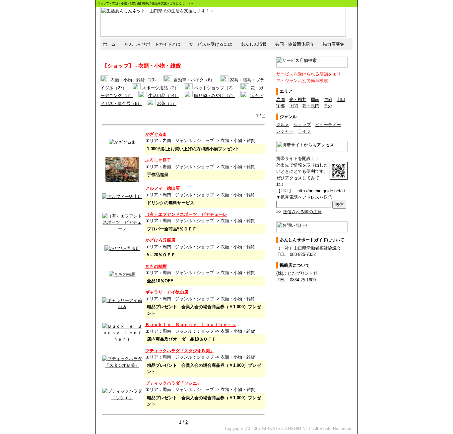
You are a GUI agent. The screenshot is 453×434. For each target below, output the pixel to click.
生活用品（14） (163, 95)
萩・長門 (310, 105)
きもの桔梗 (156, 266)
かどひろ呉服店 (160, 240)
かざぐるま (156, 134)
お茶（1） (166, 103)
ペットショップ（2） (214, 87)
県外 (328, 105)
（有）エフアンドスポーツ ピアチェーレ (186, 214)
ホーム (109, 44)
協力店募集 (333, 44)
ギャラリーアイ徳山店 (166, 292)
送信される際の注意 (302, 211)
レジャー (284, 131)
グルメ (282, 124)
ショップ (302, 124)
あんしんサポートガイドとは (152, 44)
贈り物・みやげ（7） (214, 95)
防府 (328, 99)
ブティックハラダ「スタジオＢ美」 (179, 350)
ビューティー (328, 124)
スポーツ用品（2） (160, 87)
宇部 (280, 105)
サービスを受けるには (210, 44)
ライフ (304, 131)
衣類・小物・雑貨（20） (134, 79)
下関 (293, 105)
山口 (341, 99)
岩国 (280, 99)
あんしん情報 (254, 44)
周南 (315, 99)
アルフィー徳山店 (162, 188)
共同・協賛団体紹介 (294, 44)
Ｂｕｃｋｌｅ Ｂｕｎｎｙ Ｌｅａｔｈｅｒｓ (190, 324)
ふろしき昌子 (158, 160)
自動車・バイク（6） (194, 79)
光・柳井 (297, 99)
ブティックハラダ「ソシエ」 (173, 383)
